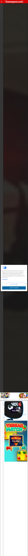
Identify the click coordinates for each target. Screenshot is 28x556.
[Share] (1, 9)
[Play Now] (15, 419)
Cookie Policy (5, 279)
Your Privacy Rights (14, 284)
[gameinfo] (1, 18)
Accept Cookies (14, 287)
